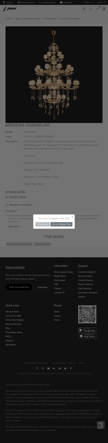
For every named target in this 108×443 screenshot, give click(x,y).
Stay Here (42, 224)
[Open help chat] (101, 425)
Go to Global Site (61, 224)
